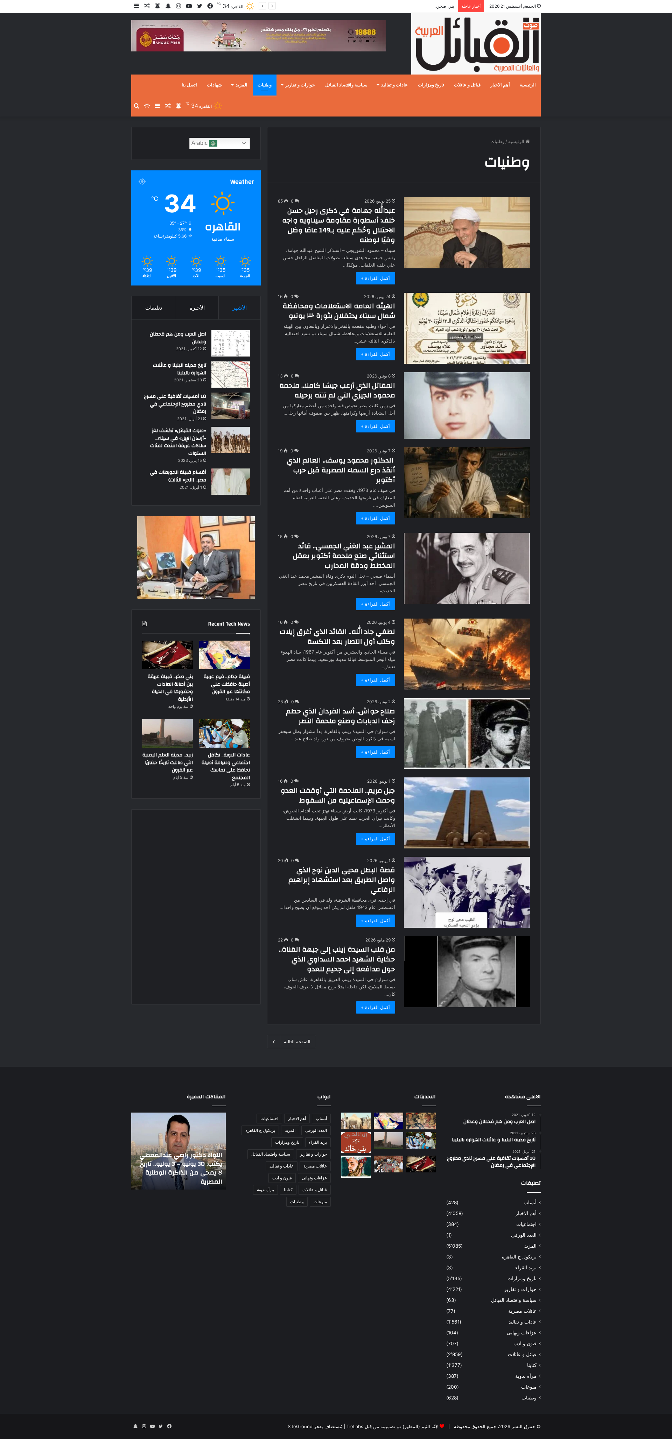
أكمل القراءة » (375, 278)
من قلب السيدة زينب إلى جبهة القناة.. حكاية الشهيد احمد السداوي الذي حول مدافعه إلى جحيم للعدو (337, 959)
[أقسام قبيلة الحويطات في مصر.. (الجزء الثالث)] (230, 481)
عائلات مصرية (522, 1311)
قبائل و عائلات (467, 85)
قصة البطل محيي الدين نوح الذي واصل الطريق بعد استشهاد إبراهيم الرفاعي (341, 879)
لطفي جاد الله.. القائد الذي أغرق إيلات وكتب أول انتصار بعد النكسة (337, 636)
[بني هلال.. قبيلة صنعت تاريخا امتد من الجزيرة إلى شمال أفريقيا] (421, 1121)
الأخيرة (197, 307)
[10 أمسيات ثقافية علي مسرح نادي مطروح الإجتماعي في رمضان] (230, 406)
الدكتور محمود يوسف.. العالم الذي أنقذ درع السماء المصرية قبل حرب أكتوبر (341, 470)
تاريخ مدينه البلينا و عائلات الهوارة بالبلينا (179, 369)
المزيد (241, 85)
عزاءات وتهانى (522, 1332)
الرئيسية (528, 85)
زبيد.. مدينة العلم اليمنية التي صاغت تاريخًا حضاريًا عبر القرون (167, 762)
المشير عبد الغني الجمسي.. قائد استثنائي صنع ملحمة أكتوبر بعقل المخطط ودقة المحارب (344, 555)
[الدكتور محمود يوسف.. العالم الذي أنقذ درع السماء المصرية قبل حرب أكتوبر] (467, 482)
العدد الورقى (524, 1235)
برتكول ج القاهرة (519, 1257)
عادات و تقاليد (394, 85)
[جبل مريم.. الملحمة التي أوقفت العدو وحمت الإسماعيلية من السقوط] (467, 812)
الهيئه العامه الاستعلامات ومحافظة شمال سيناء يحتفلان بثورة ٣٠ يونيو (338, 310)
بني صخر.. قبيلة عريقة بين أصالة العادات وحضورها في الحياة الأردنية (388, 6)
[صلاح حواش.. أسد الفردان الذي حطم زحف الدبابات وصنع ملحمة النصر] (467, 733)
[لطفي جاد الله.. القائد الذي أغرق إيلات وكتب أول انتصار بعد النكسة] (467, 654)
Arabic (200, 143)
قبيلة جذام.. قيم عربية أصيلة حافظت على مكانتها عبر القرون (227, 684)
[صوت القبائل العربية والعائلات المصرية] (476, 45)
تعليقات (153, 307)
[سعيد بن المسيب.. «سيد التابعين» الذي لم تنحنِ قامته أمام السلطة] (356, 1167)
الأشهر (239, 307)
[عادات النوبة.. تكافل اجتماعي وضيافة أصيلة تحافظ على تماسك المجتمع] (224, 733)
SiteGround (300, 1426)
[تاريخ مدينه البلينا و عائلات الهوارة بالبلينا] (230, 374)
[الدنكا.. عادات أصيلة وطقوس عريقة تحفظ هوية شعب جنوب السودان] (356, 1121)
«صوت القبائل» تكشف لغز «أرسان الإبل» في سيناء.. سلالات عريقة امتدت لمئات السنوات (178, 442)
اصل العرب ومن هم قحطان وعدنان (178, 338)
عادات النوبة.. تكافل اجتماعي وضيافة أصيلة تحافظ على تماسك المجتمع (226, 766)
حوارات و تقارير (300, 85)
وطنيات (265, 85)
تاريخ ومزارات (431, 85)
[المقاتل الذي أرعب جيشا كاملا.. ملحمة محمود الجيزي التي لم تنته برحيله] (467, 405)
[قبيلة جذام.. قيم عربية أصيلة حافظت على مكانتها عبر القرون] (224, 655)
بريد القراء (526, 1267)
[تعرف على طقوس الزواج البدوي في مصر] (389, 1164)
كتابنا (532, 1365)
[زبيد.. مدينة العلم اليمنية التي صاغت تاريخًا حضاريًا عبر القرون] (167, 733)
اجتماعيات (526, 1224)
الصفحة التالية (297, 1041)
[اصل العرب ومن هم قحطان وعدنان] (230, 343)
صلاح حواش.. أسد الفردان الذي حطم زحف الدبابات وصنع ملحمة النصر (340, 716)
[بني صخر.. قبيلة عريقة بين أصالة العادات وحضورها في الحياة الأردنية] (167, 655)
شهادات (214, 85)
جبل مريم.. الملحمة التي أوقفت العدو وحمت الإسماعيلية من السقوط (338, 795)
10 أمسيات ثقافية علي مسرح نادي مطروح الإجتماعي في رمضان (175, 404)
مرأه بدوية (526, 1376)
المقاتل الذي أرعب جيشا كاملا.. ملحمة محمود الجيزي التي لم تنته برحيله (337, 390)
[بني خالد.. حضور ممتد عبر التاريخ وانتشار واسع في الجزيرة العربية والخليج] (356, 1142)
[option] (178, 1151)
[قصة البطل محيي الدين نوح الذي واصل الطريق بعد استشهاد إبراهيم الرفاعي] (467, 892)
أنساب (530, 1202)
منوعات (529, 1387)
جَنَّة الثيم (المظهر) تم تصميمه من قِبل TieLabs (392, 1426)
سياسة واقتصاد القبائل (346, 85)
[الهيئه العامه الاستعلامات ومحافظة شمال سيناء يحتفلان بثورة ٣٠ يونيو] (467, 328)
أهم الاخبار (500, 85)
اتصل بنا (189, 85)
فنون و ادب (525, 1343)
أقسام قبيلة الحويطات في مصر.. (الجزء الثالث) (178, 476)
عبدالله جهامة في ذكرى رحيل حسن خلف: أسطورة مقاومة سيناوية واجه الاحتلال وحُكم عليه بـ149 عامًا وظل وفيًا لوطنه (338, 225)
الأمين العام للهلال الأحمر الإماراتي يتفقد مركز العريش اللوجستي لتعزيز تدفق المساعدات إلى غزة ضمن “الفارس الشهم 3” (183, 1164)
